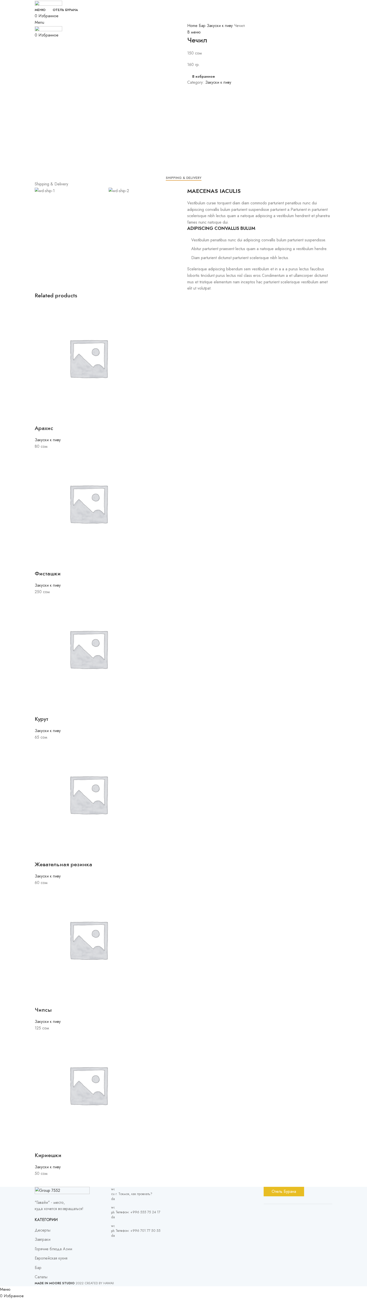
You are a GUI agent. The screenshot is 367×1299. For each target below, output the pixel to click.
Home (193, 25)
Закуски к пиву (220, 25)
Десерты (42, 1230)
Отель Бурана (284, 1191)
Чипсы (43, 1010)
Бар (203, 25)
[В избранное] (54, 418)
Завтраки (42, 1239)
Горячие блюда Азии (53, 1249)
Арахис (44, 428)
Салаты (41, 1277)
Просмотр (41, 418)
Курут (41, 719)
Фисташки (48, 573)
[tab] (183, 178)
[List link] (145, 1233)
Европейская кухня (51, 1258)
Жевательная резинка (63, 864)
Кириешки (48, 1155)
